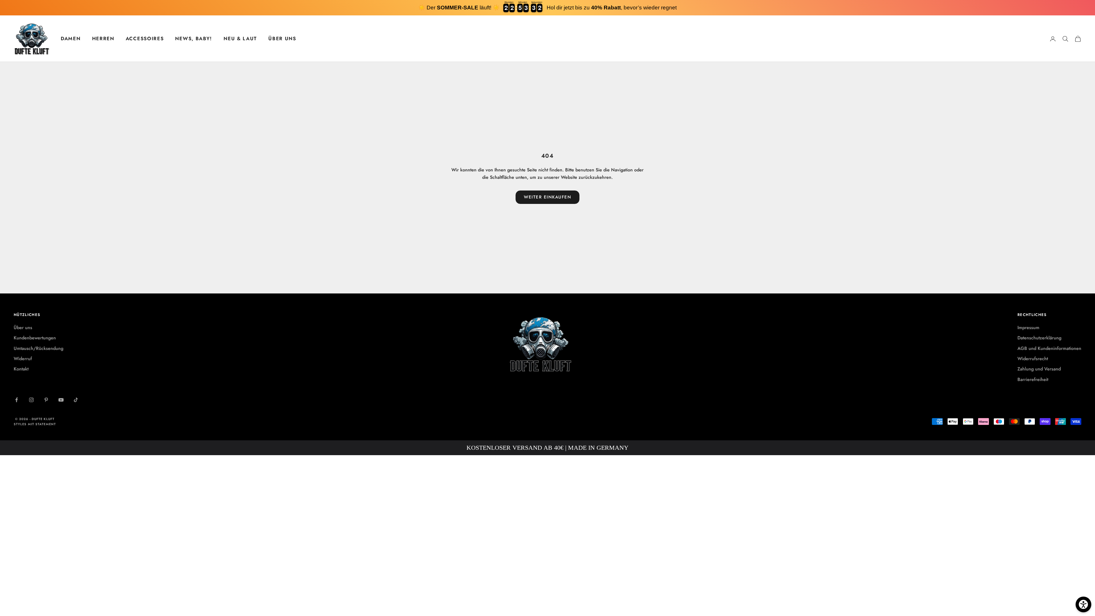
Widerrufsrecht (1032, 358)
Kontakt (21, 369)
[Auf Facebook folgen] (16, 400)
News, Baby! (193, 38)
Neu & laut (240, 38)
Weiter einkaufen (547, 197)
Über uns (23, 327)
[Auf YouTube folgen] (61, 400)
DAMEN (71, 38)
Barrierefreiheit (1032, 379)
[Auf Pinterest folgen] (46, 400)
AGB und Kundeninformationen (1049, 348)
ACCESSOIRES (145, 38)
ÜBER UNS (282, 38)
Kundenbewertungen (35, 338)
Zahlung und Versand (1039, 369)
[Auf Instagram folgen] (31, 400)
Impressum (1028, 327)
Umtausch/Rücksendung (38, 348)
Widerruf (23, 358)
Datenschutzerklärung (1039, 338)
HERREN (103, 38)
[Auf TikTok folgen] (76, 400)
